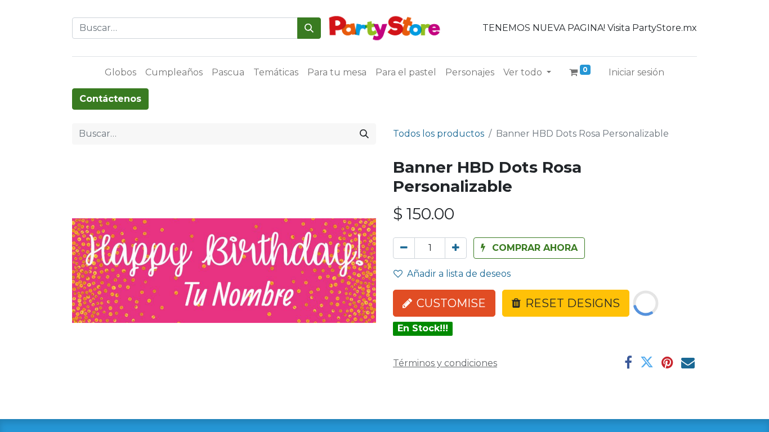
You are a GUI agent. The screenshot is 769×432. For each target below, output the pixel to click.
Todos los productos (438, 133)
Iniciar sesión (636, 72)
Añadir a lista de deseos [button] (459, 273)
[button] (529, 248)
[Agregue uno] (456, 248)
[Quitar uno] (404, 248)
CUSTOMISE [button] (451, 303)
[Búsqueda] (309, 28)
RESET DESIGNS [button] (572, 303)
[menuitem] (120, 72)
